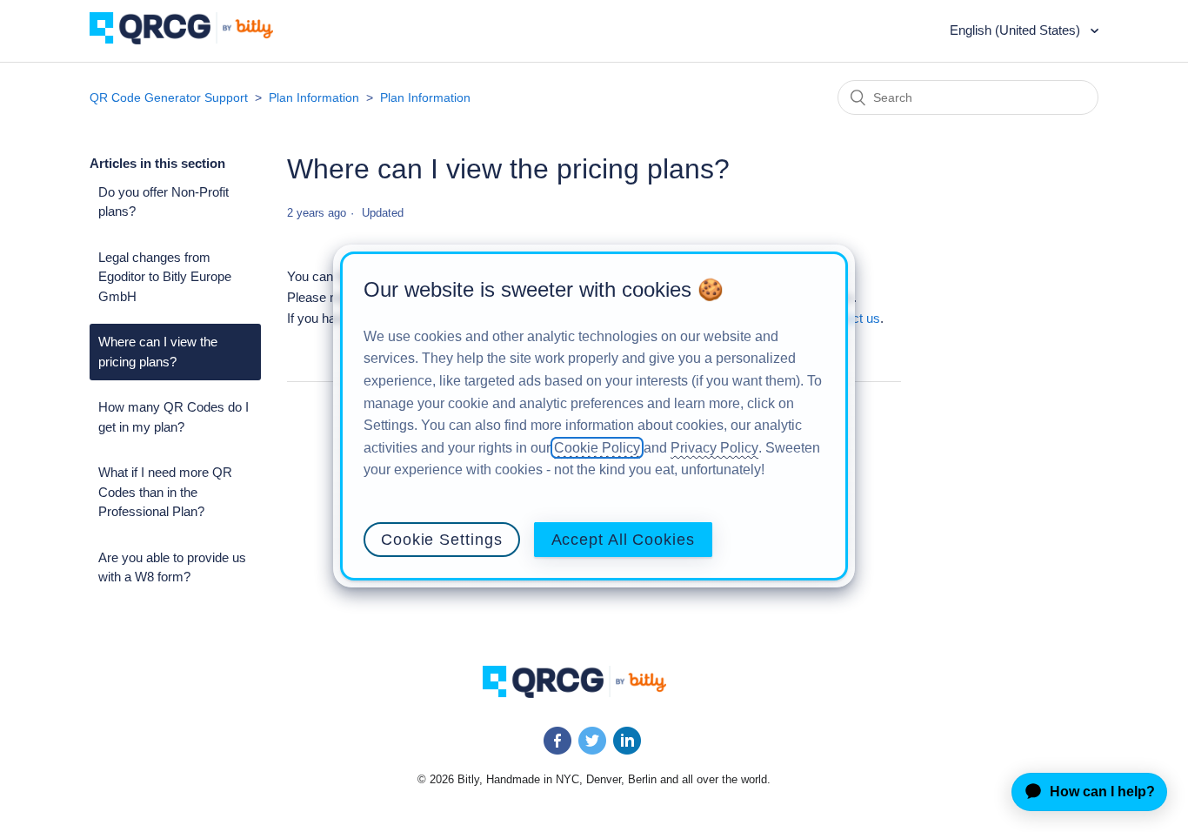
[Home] (194, 39)
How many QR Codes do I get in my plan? (173, 416)
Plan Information (314, 97)
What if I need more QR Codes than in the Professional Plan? (165, 492)
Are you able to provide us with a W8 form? (172, 567)
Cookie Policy (597, 447)
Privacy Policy (714, 447)
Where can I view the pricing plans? (157, 351)
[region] (594, 416)
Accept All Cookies (623, 539)
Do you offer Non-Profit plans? (163, 202)
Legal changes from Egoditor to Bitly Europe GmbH (164, 277)
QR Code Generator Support (169, 97)
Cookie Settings (442, 539)
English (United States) (1017, 30)
